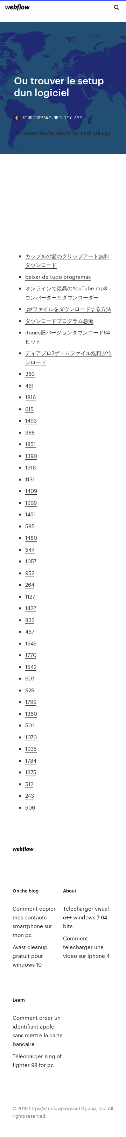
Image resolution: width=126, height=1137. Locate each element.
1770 (30, 654)
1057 (30, 561)
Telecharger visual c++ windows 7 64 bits (86, 917)
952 (29, 573)
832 (29, 619)
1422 (30, 608)
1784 (30, 760)
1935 (31, 748)
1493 (31, 420)
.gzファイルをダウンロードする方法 (68, 308)
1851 (30, 443)
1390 (31, 455)
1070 (31, 737)
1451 (30, 514)
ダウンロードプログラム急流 (59, 320)
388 (30, 432)
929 (29, 690)
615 (29, 408)
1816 (30, 397)
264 (29, 584)
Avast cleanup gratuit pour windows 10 (30, 955)
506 (30, 807)
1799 (30, 701)
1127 (30, 596)
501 (29, 725)
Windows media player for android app (63, 132)
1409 (31, 490)
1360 (31, 713)
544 (30, 549)
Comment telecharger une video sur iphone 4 (86, 946)
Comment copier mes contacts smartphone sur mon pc (34, 921)
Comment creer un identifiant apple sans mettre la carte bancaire (38, 1030)
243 (29, 795)
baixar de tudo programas (58, 276)
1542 (30, 666)
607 (29, 678)
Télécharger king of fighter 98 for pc (37, 1060)
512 (29, 784)
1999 (31, 502)
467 (29, 631)
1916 (30, 467)
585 (30, 526)
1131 (30, 479)
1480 (31, 537)
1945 (31, 643)
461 (29, 385)
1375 (30, 772)
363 (30, 373)
